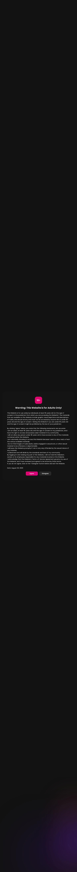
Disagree (45, 473)
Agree (32, 473)
